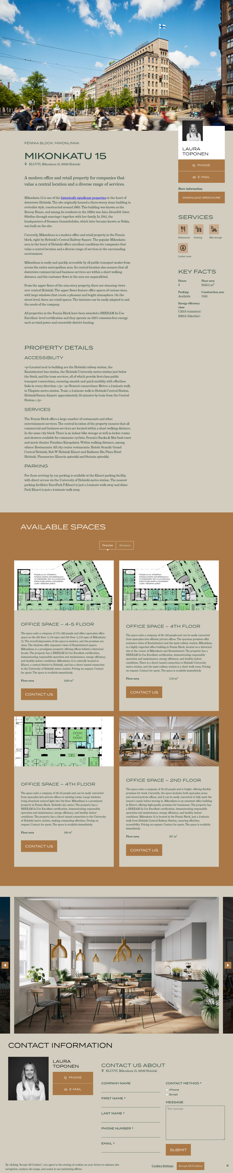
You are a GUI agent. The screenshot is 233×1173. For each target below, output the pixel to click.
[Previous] (5, 965)
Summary (125, 545)
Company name (116, 1083)
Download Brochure (201, 197)
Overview (107, 545)
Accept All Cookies (190, 1166)
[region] (116, 1166)
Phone (174, 1089)
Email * (108, 1143)
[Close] (227, 1165)
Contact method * (183, 1083)
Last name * (113, 1113)
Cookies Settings (162, 1166)
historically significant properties (83, 198)
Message (174, 1102)
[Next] (227, 965)
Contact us (39, 694)
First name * (113, 1098)
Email (173, 1094)
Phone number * (117, 1128)
